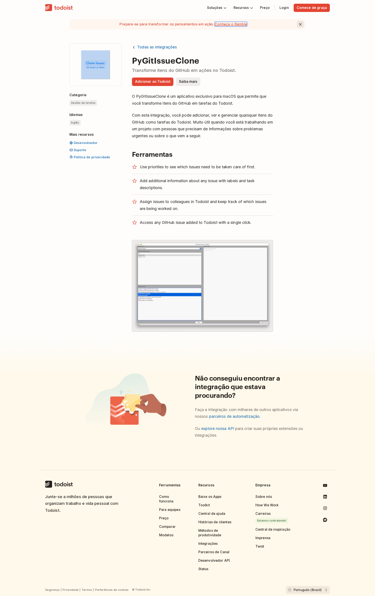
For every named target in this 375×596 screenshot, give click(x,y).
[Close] (300, 24)
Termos (87, 589)
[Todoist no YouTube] (325, 486)
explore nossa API (217, 428)
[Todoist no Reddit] (325, 520)
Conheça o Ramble (231, 24)
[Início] (59, 8)
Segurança (52, 589)
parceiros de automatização (234, 416)
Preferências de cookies (112, 589)
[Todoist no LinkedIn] (325, 497)
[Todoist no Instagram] (325, 509)
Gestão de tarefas (83, 102)
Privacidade (70, 589)
